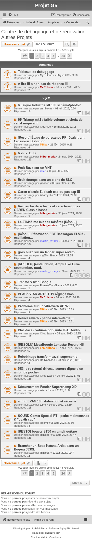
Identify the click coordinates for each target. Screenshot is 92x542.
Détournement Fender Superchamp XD (47, 387)
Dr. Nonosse (47, 359)
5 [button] (53, 55)
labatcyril (45, 195)
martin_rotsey (49, 240)
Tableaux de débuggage (36, 72)
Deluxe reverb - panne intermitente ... (46, 318)
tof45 (43, 404)
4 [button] (48, 55)
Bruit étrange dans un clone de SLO (45, 180)
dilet (43, 171)
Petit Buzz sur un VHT (35, 168)
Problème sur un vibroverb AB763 (43, 306)
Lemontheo (47, 347)
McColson (46, 87)
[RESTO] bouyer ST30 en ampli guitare (47, 431)
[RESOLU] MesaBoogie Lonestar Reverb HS (51, 344)
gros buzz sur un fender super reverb (46, 252)
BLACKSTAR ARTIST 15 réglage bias (46, 294)
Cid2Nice (45, 126)
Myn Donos (47, 75)
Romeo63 (46, 285)
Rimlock (45, 434)
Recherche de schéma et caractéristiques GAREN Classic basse (47, 208)
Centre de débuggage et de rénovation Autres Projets (43, 34)
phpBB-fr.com (52, 532)
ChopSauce (47, 333)
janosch (44, 183)
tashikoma (46, 108)
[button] (24, 56)
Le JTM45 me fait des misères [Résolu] (47, 222)
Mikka (43, 144)
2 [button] (37, 55)
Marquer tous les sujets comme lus (39, 50)
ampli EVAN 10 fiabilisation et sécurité (47, 401)
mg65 (43, 255)
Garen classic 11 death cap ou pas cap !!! (49, 192)
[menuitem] (13, 15)
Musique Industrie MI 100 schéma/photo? (49, 105)
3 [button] (42, 55)
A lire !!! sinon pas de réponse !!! (43, 84)
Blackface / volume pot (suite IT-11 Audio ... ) (52, 330)
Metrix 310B (27, 153)
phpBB (35, 528)
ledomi (44, 422)
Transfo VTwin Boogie (34, 282)
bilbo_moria (47, 156)
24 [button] (63, 55)
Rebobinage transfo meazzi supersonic (47, 356)
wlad (42, 390)
